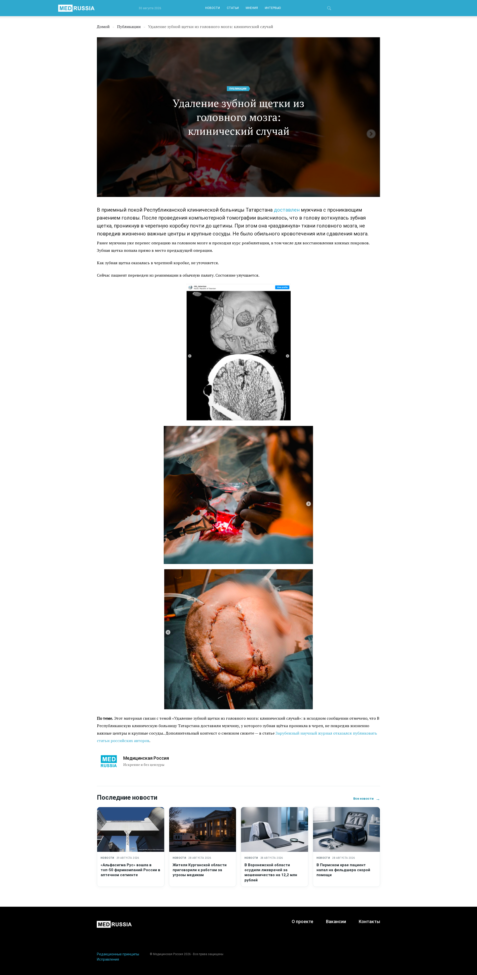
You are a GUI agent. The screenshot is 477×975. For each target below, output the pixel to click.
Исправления (108, 959)
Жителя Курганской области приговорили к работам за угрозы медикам (200, 870)
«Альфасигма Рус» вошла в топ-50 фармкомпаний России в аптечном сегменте (130, 870)
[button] (329, 9)
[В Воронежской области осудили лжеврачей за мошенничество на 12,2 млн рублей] (274, 829)
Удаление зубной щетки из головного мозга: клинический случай (238, 117)
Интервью (273, 8)
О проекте (302, 921)
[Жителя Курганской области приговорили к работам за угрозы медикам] (202, 829)
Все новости (366, 798)
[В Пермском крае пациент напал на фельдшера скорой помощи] (346, 829)
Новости (212, 8)
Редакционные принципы (118, 954)
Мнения (252, 8)
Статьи (233, 8)
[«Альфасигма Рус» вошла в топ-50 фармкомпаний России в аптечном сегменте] (130, 829)
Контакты (369, 921)
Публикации (237, 88)
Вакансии (336, 921)
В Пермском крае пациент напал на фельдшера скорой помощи (343, 870)
